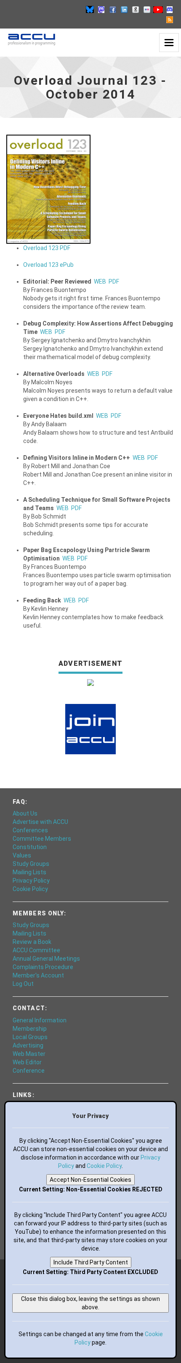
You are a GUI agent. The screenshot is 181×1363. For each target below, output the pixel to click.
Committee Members (42, 838)
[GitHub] (135, 9)
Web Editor (27, 1062)
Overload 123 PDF (46, 248)
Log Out (23, 983)
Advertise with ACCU (40, 821)
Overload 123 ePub (48, 264)
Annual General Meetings (46, 958)
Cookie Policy (30, 889)
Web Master (29, 1053)
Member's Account (38, 975)
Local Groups (30, 1037)
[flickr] (147, 9)
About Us (25, 813)
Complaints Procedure (43, 967)
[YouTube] (158, 9)
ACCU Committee (36, 950)
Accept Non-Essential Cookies (90, 1179)
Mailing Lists (29, 872)
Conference (29, 1070)
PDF (114, 281)
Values (22, 855)
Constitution (30, 847)
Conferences (30, 830)
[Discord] (170, 9)
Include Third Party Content (90, 1262)
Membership (30, 1028)
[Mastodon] (101, 9)
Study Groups (31, 863)
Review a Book (32, 941)
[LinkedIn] (124, 9)
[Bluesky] (90, 9)
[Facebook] (113, 9)
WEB (100, 281)
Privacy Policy (31, 880)
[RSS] (170, 19)
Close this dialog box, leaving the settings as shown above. (90, 1303)
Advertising (28, 1045)
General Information (40, 1020)
